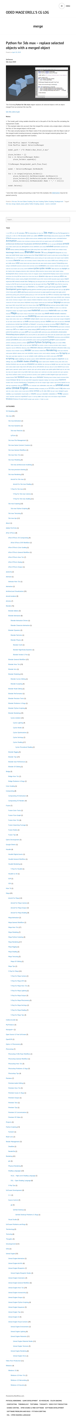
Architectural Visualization (23, 244)
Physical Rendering (14, 1166)
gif (62, 289)
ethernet (46, 279)
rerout (23, 353)
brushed (49, 255)
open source (30, 327)
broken (41, 255)
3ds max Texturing (14, 513)
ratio (21, 345)
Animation (11, 240)
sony (48, 367)
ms (23, 319)
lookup (47, 307)
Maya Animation (13, 918)
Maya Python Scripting (15, 937)
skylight (53, 364)
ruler (27, 356)
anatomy (40, 238)
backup (29, 249)
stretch (19, 372)
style (29, 372)
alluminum (22, 238)
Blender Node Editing (15, 689)
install (24, 300)
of (16, 327)
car (55, 258)
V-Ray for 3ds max (17, 489)
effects (8, 279)
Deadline (10, 271)
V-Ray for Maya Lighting (19, 991)
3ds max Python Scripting (24, 201)
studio (26, 372)
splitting (39, 369)
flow (35, 284)
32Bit (14, 236)
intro (65, 300)
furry (37, 287)
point (68, 334)
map (18, 310)
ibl (30, 297)
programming (45, 340)
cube (18, 268)
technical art (64, 374)
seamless (29, 359)
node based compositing (34, 321)
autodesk (49, 246)
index (7, 300)
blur (63, 252)
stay (7, 372)
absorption (24, 236)
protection (8, 342)
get (60, 289)
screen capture (53, 356)
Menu (68, 6)
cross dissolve (14, 268)
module (42, 316)
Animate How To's (14, 581)
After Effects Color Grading (17, 547)
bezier (57, 249)
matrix (59, 310)
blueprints (59, 252)
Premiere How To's (14, 1088)
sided (22, 364)
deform (28, 271)
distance (61, 273)
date (61, 268)
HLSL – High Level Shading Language (23, 1176)
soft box (34, 367)
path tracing (31, 332)
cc (6, 260)
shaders (26, 361)
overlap (25, 329)
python (27, 204)
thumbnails (63, 377)
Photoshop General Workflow (18, 1059)
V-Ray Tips (11, 1185)
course (56, 266)
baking (35, 249)
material (35, 310)
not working (52, 324)
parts (20, 332)
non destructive (60, 321)
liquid (25, 307)
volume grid (39, 394)
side (20, 364)
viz (29, 394)
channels (11, 260)
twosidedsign (14, 385)
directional (21, 273)
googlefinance (49, 292)
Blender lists (12, 669)
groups (30, 294)
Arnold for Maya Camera (19, 903)
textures (40, 377)
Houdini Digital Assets (15, 854)
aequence (61, 236)
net (6, 321)
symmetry (34, 374)
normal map (18, 324)
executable (54, 279)
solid (46, 367)
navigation (67, 319)
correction (52, 266)
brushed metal (54, 255)
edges (49, 276)
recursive (13, 348)
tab (46, 374)
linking (22, 308)
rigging (64, 353)
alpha (27, 238)
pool (18, 337)
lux (61, 307)
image (38, 297)
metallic (57, 313)
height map (66, 294)
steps (9, 372)
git (64, 289)
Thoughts (9, 1239)
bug (64, 255)
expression (9, 281)
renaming (22, 350)
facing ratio (35, 281)
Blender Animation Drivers (19, 620)
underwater (43, 385)
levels (24, 305)
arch (53, 241)
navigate (62, 319)
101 (17, 236)
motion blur (63, 316)
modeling (32, 316)
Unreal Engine (20, 388)
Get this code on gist (13, 112)
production (29, 340)
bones (17, 255)
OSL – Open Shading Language (21, 1180)
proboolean (8, 339)
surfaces (19, 374)
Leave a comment (50, 204)
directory (26, 273)
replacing (19, 353)
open (21, 326)
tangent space (58, 374)
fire (11, 284)
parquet (67, 329)
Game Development (12, 840)
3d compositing (32, 233)
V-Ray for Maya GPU (17, 981)
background (23, 249)
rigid (69, 353)
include (59, 297)
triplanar (52, 382)
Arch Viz (49, 244)
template (8, 377)
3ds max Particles (17, 431)
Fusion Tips (12, 835)
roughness (20, 356)
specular (29, 369)
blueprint (51, 252)
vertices (36, 391)
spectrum (25, 369)
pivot (34, 334)
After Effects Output (15, 567)
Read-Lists (9, 1137)
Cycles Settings (18, 737)
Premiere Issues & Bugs (16, 1093)
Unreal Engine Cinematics (16, 1278)
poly (11, 337)
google (44, 292)
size (36, 364)
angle (45, 238)
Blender (29, 252)
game (46, 287)
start (66, 369)
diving (15, 276)
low (54, 307)
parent (63, 329)
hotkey (15, 297)
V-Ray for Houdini (16, 869)
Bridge (36, 255)
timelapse (13, 380)
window (63, 396)
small (62, 364)
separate (48, 359)
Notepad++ (33, 324)
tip (17, 380)
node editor (42, 321)
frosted (24, 287)
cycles (36, 268)
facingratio (40, 281)
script (60, 355)
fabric (26, 281)
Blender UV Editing (14, 767)
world (25, 399)
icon (32, 297)
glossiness (31, 292)
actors (32, 236)
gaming (29, 289)
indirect (10, 300)
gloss (27, 292)
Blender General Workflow (17, 659)
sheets (63, 361)
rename (17, 350)
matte (62, 310)
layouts (10, 305)
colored (21, 263)
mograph (50, 316)
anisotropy (32, 241)
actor (29, 236)
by (14, 258)
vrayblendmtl (65, 394)
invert (67, 300)
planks (49, 334)
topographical (35, 380)
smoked (14, 367)
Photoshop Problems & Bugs (18, 1068)
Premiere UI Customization (17, 1112)
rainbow (60, 342)
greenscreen (22, 294)
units (51, 385)
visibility (8, 394)
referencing (24, 348)
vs (32, 396)
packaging (34, 329)
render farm (42, 350)
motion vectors (12, 319)
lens (14, 305)
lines (14, 307)
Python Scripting (49, 201)
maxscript (8, 313)
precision (44, 337)
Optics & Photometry (50, 326)
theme (50, 377)
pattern (37, 332)
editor (62, 276)
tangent (52, 374)
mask (29, 310)
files (63, 281)
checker (22, 260)
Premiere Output (13, 1098)
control (27, 266)
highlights (8, 297)
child (25, 260)
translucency (23, 382)
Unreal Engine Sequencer (16, 1307)
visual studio (25, 394)
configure (8, 266)
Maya (14, 313)
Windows (9, 399)
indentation (56, 193)
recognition (8, 348)
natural (51, 319)
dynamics (42, 276)
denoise (46, 271)
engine (26, 279)
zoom (47, 399)
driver (26, 276)
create (67, 266)
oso (17, 329)
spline (33, 369)
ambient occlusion (33, 238)
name (44, 319)
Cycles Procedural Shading (24, 747)
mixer (19, 316)
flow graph (38, 284)
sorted (55, 367)
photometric (54, 332)
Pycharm (25, 342)
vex (40, 391)
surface (14, 374)
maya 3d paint (20, 313)
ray (23, 345)
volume (33, 394)
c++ (17, 258)
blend (17, 252)
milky (16, 316)
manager (14, 310)
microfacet (8, 316)
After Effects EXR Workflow (20, 543)
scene (44, 356)
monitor (54, 316)
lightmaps (53, 305)
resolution (30, 353)
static (68, 369)
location (39, 307)
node (26, 321)
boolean (21, 255)
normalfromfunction (10, 324)
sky (50, 364)
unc (30, 385)
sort (53, 367)
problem (66, 337)
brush (45, 255)
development (10, 274)
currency (22, 268)
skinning (47, 364)
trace (49, 380)
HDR (49, 294)
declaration (23, 271)
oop (18, 326)
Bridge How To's (13, 776)
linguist (17, 307)
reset (26, 353)
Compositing (60, 263)
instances (40, 300)
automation (57, 246)
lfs (26, 305)
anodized (37, 241)
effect (65, 276)
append (46, 241)
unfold (47, 385)
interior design (59, 300)
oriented (8, 329)
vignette (66, 391)
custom (30, 268)
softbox (30, 367)
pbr (40, 332)
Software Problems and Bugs (15, 1224)
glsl (35, 292)
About (8, 523)
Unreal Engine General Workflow (19, 1283)
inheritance (15, 300)
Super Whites (9, 374)
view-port (52, 391)
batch (45, 249)
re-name (46, 345)
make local (64, 307)
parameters (58, 329)
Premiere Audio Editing (15, 1083)
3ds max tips (12, 518)
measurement (31, 313)
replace (42, 204)
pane (47, 329)
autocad (44, 246)
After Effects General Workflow (19, 552)
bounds (30, 255)
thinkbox (54, 377)
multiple (27, 319)
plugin (64, 334)
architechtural (59, 241)
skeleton (40, 364)
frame (7, 287)
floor (32, 284)
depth (54, 271)
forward (64, 284)
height (61, 294)
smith (7, 367)
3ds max (14, 201)
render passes (9, 353)
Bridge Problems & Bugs (16, 781)
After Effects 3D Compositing (18, 538)
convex (36, 266)
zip (45, 399)
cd (8, 260)
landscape (50, 302)
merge (14, 204)
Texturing (46, 377)
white (49, 396)
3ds (42, 233)
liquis (28, 307)
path (26, 332)
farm (54, 281)
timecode (8, 380)
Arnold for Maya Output (19, 908)
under (38, 385)
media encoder (38, 313)
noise (52, 321)
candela (49, 258)
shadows (52, 361)
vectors (12, 391)
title (22, 380)
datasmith (57, 268)
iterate (18, 302)
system (43, 374)
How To (8, 888)
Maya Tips (11, 966)
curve (25, 268)
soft (27, 367)
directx (29, 273)
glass (19, 292)
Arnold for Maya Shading (19, 913)
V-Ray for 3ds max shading (22, 499)
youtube (36, 399)
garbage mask (45, 289)
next (18, 321)
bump (8, 258)
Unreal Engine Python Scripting (18, 1302)
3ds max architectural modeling (21, 465)
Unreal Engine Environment (20, 1327)
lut (59, 307)
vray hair (12, 396)
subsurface (55, 372)
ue (22, 385)
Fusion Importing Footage (17, 825)
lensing (17, 305)
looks (45, 307)
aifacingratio (14, 238)
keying (32, 302)
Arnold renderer (11, 596)
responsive (36, 353)
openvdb (36, 326)
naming (48, 319)
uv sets (56, 388)
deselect (57, 271)
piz (36, 334)
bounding (26, 255)
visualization (17, 394)
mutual (41, 319)
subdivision (44, 372)
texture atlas (28, 377)
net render (10, 321)
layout (7, 305)
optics (40, 327)
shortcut (8, 364)
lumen (56, 307)
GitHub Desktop (9, 292)
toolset (27, 380)
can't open (44, 258)
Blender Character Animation (20, 625)
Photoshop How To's (15, 1064)
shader (20, 361)
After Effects (10, 533)
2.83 (15, 233)
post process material (32, 337)
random (8, 345)
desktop (61, 271)
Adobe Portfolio (11, 528)
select (37, 359)
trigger (47, 382)
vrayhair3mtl (17, 396)
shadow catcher (45, 361)
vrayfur (7, 396)
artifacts (10, 246)
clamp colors (41, 260)
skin (44, 364)
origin (11, 329)
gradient (64, 292)
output (22, 329)
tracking (56, 380)
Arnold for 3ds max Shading (22, 484)
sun (59, 372)
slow (60, 364)
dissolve (57, 273)
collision (13, 263)
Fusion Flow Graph (14, 815)
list (31, 308)
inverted (8, 302)
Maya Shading (12, 952)
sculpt (16, 359)
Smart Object (67, 364)
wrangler (30, 399)
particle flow (9, 332)
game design (52, 287)
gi (61, 289)
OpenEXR (9, 1039)
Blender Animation (14, 616)
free (15, 287)
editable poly (56, 276)
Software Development (14, 1190)
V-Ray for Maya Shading (18, 1010)
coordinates (42, 266)
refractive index (62, 348)
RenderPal (66, 350)
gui (33, 294)
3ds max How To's (14, 455)
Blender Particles (16, 635)
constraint (13, 266)
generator (56, 289)
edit (52, 276)
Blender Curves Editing (18, 679)
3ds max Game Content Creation (19, 445)
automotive (63, 246)
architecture (37, 244)
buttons (12, 258)
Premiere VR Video (14, 1117)
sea (25, 359)
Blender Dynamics (14, 630)
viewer (56, 391)
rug (25, 356)
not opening (46, 324)
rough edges (14, 356)
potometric (39, 337)
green (18, 294)
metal (52, 313)
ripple (9, 356)
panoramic (50, 329)
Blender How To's (14, 664)
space (8, 369)
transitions (16, 382)
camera (27, 257)
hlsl (12, 297)
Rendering (51, 350)
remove (13, 350)
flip (20, 284)
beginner (50, 249)
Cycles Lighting (18, 723)
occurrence (12, 326)
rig (60, 353)
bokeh (13, 255)
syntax (38, 374)
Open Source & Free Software (16, 1034)
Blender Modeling (14, 674)
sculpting (21, 359)
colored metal (27, 263)
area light (54, 244)
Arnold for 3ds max (17, 479)
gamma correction (37, 289)
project (52, 339)
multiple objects (34, 319)
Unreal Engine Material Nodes (23, 1341)
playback (58, 334)
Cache (20, 258)
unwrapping (41, 388)
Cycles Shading (18, 742)
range (12, 345)
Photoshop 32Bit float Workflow (19, 1054)
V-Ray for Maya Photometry (20, 1000)
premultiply (57, 337)
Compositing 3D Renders (16, 801)
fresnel (19, 286)
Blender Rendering (14, 713)
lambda (40, 302)
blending (46, 252)
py (22, 342)
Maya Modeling (13, 932)
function (31, 287)
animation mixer (21, 241)
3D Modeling (10, 411)
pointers (8, 337)
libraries (30, 305)
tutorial (63, 382)
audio (41, 246)
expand (58, 279)
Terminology (10, 1229)
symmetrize (29, 374)
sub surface (49, 372)
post (25, 337)
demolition (41, 271)
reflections (40, 348)
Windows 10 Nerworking (19, 1380)
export (67, 279)
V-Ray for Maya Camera (18, 976)
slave (57, 364)
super (61, 372)
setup (12, 361)
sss (63, 369)
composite (53, 263)
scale (35, 356)
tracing (52, 380)
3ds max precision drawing (17, 469)
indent (62, 297)
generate (51, 289)
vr (56, 394)
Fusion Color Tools (14, 810)
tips (20, 380)
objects (18, 204)
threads (58, 377)
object (57, 324)
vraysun (30, 396)
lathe (62, 302)
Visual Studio (12, 1219)
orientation (67, 326)
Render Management (13, 1142)
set (65, 359)
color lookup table (34, 263)
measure (26, 313)
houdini (23, 297)
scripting (10, 358)
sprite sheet (56, 369)
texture (21, 377)
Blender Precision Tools (16, 698)
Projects (8, 1122)
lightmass (58, 305)
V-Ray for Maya (13, 971)
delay (37, 271)
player (61, 334)
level (20, 305)
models (38, 316)
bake (32, 249)
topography (41, 380)
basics (42, 249)
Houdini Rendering (14, 864)
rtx (23, 356)
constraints (19, 266)
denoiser (50, 271)
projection (63, 340)
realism (60, 345)
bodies (7, 255)
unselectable (31, 388)
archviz (44, 243)
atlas (20, 246)
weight (46, 396)
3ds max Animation (14, 421)
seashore (33, 359)
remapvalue (8, 350)
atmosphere (25, 246)
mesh (47, 313)
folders (56, 284)
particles (15, 332)
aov (41, 241)
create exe (8, 268)
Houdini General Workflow (16, 859)
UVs (52, 388)
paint (38, 329)
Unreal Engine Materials (19, 1336)
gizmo (15, 292)
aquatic (50, 241)
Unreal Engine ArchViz (15, 1263)
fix (15, 284)
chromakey (29, 260)
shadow (40, 361)
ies (34, 297)
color (18, 263)
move (20, 319)
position (22, 337)
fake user (45, 281)
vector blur (8, 391)
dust (33, 276)
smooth (17, 367)
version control (25, 391)
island (15, 302)
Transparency (31, 382)
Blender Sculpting (16, 684)
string (22, 372)
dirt (32, 273)
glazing (23, 292)
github (67, 289)
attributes (36, 246)
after (64, 236)
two (67, 382)
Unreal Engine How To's (16, 1288)
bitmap (65, 249)
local (35, 308)
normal (67, 321)
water (39, 396)
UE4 (25, 385)
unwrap (36, 388)
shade (15, 361)
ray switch (29, 345)
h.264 (35, 294)
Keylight (36, 302)
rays (25, 345)
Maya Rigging (12, 947)
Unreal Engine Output (15, 1297)
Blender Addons (13, 611)
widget (59, 396)
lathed (65, 302)
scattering (40, 356)
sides (25, 364)
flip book (23, 284)
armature (59, 244)
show (17, 364)
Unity (7, 1249)
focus (45, 284)
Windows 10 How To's (18, 1375)
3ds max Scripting (38, 201)
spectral (20, 369)
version (20, 391)
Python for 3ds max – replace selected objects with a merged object (35, 45)
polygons (15, 337)
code (9, 263)
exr (13, 281)
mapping (25, 310)
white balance (54, 396)
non (56, 321)
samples (31, 356)
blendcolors (21, 252)
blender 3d (39, 252)
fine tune (67, 281)
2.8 (11, 233)
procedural (14, 340)
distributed (66, 273)
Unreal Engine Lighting (18, 1331)
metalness (63, 313)
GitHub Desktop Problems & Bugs (26, 1215)
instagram (20, 300)
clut (67, 260)
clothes (56, 260)
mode (23, 316)
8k (10, 236)
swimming (23, 374)
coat (7, 263)
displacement (47, 274)
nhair (21, 321)
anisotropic (27, 241)
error (42, 279)
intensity (45, 300)
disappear (36, 273)
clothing (61, 260)
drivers (30, 276)
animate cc (54, 238)
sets (67, 359)
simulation (31, 364)
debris (13, 271)
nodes (48, 321)
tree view (39, 382)
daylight (64, 268)
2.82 (13, 233)
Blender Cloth (17, 645)
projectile (57, 339)
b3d (8, 249)
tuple (55, 382)
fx (44, 287)
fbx (56, 281)
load (33, 307)
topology (46, 380)
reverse (57, 353)
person (49, 332)
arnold (66, 243)
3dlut (39, 233)
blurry (65, 252)
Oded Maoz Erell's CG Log (27, 12)
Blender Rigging (13, 752)
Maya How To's (13, 927)
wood (21, 399)
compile (45, 263)
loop (51, 308)
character (16, 260)
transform (62, 380)
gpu (60, 292)
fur (35, 287)
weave (42, 396)
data (53, 268)
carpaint (58, 258)
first (13, 284)
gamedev (59, 287)
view (48, 391)
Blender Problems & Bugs (17, 703)
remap (68, 348)
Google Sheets (11, 844)
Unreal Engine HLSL (19, 1356)
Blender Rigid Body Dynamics (22, 650)
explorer (62, 279)
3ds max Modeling (14, 460)
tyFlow (19, 385)
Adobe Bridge (47, 236)
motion (58, 316)
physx (26, 334)
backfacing (17, 249)
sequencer (61, 359)
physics (22, 334)
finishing (8, 284)
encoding (22, 279)
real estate (55, 345)
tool (24, 380)
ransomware (16, 345)
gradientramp (9, 294)
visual (12, 394)
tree (36, 382)
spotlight (44, 369)
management (9, 310)
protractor (19, 342)
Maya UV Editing (16, 961)
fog (48, 284)
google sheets (56, 292)
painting (43, 329)
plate (52, 334)
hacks (41, 294)
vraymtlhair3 (24, 396)
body (10, 255)
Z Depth (42, 399)
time (67, 377)
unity (54, 385)
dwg (36, 276)
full (27, 287)
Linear (66, 305)
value (64, 388)
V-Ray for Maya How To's (19, 986)
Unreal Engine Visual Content (18, 1322)
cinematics (34, 260)
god (37, 292)
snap (21, 367)
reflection (33, 348)
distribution (8, 276)
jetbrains (22, 302)
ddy (7, 271)
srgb (61, 369)
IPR (13, 302)
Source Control (65, 367)
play (55, 334)
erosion (38, 279)
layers (68, 302)
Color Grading (10, 786)
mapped (21, 310)
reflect (28, 348)
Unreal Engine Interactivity (17, 1292)
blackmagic (10, 252)
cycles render (45, 268)
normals (25, 324)
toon (30, 380)
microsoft (13, 316)
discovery (41, 273)
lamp (43, 302)
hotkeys (18, 297)
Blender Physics (16, 640)
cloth (53, 260)
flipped (26, 284)
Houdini (8, 849)
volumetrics (52, 394)
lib (27, 305)
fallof (49, 281)
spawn (11, 369)
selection (43, 359)
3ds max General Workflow (17, 450)
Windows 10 (16, 399)
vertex (31, 391)
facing (30, 281)
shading (34, 361)
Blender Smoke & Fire (20, 655)
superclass (65, 372)
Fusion (40, 286)
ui (28, 385)
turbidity (59, 382)
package (29, 329)
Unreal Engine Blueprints (16, 1268)
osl (14, 329)
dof (18, 276)
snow (24, 367)
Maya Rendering (13, 942)
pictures (30, 334)
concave (66, 263)
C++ (9, 1195)
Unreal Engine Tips (14, 1312)
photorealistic (63, 332)
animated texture (62, 238)
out (18, 329)
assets (17, 246)
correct (47, 266)
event (49, 279)
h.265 (38, 294)
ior (11, 302)
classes (49, 260)
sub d (40, 372)
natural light (57, 319)
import (48, 297)
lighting (42, 305)
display (53, 274)
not (29, 324)
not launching (40, 324)
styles (32, 372)
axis (67, 246)
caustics (66, 258)
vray (60, 393)
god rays (40, 292)
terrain (12, 377)
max (65, 310)
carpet (62, 258)
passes (23, 332)
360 (19, 236)
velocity (16, 391)
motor (17, 319)
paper (54, 329)
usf (45, 388)
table (48, 374)
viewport (61, 391)
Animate (49, 238)
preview (62, 337)
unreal (59, 385)
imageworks (42, 297)
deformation (32, 271)
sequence (54, 359)
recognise (64, 345)
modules (46, 316)
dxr (37, 276)
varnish (68, 388)
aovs (43, 241)
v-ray (60, 388)
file (61, 281)
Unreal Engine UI (13, 1317)
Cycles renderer (16, 718)
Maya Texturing (13, 956)
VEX (9, 883)
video (45, 391)
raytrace (34, 345)
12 (12, 236)
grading (14, 294)
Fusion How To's (13, 820)
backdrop (12, 249)
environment (32, 279)
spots (47, 369)
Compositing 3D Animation (17, 796)
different (16, 273)
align (19, 238)
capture (52, 258)
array (7, 246)
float (30, 284)
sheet (60, 361)
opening (25, 326)
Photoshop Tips (13, 1073)
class (46, 260)
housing (27, 297)
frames (11, 287)
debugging (18, 271)
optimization (62, 326)
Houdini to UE (13, 874)
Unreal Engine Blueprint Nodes (21, 1273)
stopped (15, 372)
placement (42, 334)
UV (50, 388)
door (21, 276)
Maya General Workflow (16, 922)
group (27, 294)
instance (34, 300)
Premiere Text (13, 1103)
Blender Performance (15, 693)
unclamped (33, 385)
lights (62, 305)
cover (60, 266)
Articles (8, 601)
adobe (40, 235)
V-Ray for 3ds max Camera (22, 494)
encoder (17, 279)
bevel (53, 249)
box (33, 255)
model (26, 316)
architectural (10, 244)
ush (47, 388)
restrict (40, 353)
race (57, 342)
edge (46, 276)
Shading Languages (14, 1171)
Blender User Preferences (16, 762)
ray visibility (40, 345)
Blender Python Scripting (16, 708)
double (23, 276)
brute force (60, 255)
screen (48, 356)
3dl (37, 233)
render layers (60, 350)
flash (18, 284)
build (67, 255)
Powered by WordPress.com (15, 1396)
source (59, 367)
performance (44, 332)
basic (39, 249)
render (28, 350)
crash (64, 266)
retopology (53, 353)
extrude (22, 281)
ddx (68, 268)
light (37, 305)
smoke (10, 367)
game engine (22, 289)
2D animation (21, 233)
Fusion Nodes (12, 830)
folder (52, 284)
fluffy (42, 284)
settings (8, 361)
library (34, 305)
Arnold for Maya (13, 898)
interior (54, 300)
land (46, 302)
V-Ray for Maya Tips (17, 1015)
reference (18, 348)
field (58, 281)
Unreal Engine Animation (16, 1258)
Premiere (51, 337)
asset (14, 246)
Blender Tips (12, 757)
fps (67, 284)
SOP (9, 879)
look (42, 307)
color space (40, 263)
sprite (50, 369)
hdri (52, 294)
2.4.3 (8, 233)
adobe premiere (54, 236)
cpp (62, 266)
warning (35, 396)
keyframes (28, 302)
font (59, 284)
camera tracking (38, 258)
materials (52, 310)
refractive (54, 348)
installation (29, 300)
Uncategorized (58, 201)
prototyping (13, 342)
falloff (51, 281)
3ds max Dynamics (14, 426)
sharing (56, 361)
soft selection (40, 367)
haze (47, 294)
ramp (64, 342)
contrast (24, 266)
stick (12, 372)
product (24, 339)
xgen (33, 399)
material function (44, 310)
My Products (10, 1025)
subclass (36, 372)
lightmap (48, 305)
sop (51, 367)
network (15, 321)
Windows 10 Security (17, 1385)
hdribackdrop (56, 294)
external (17, 281)
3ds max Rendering (14, 474)
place (22, 204)
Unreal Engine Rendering (19, 1351)
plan (46, 334)
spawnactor (15, 369)
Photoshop (10, 334)
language (57, 302)
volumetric (45, 394)
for (61, 284)
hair (44, 294)
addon (36, 236)
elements (13, 279)
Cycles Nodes (17, 728)
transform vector (9, 382)
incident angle (53, 297)
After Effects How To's (16, 557)
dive (13, 276)
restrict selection (46, 353)
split (36, 369)
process (20, 339)
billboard (61, 249)
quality (54, 342)
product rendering (37, 339)
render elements (35, 350)
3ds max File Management (60, 233)
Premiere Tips (12, 1107)
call (23, 258)
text (15, 377)
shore (66, 361)
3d (26, 232)
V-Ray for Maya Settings (19, 1005)
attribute (31, 246)
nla (23, 321)
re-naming (50, 345)
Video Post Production (13, 1361)
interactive (50, 300)
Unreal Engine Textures (20, 1346)
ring (7, 356)
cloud (65, 260)
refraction (47, 348)
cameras (32, 258)
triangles (44, 382)
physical (17, 334)
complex (49, 263)
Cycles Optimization (19, 732)
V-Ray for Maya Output (18, 995)
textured (35, 377)
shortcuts (13, 364)
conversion (32, 266)
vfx (42, 391)
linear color (9, 308)
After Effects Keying (15, 562)
